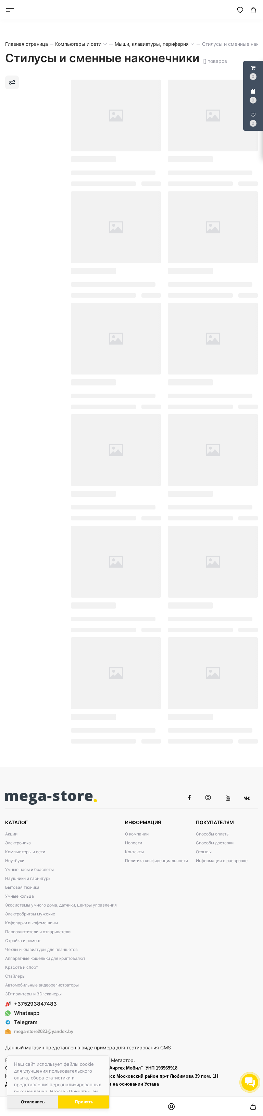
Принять (84, 1101)
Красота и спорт (21, 967)
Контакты (134, 851)
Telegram (25, 1022)
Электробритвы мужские (30, 913)
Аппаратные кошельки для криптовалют (45, 958)
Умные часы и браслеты (29, 869)
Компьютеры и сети (25, 851)
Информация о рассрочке (222, 860)
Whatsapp (26, 1013)
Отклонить (33, 1101)
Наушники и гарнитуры (28, 878)
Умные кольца (19, 896)
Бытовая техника (22, 887)
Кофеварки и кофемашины (31, 922)
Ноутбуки (14, 860)
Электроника (18, 842)
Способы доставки (215, 842)
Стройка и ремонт (23, 940)
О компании (137, 833)
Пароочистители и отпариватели (38, 931)
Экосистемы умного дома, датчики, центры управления (61, 905)
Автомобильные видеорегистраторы (42, 985)
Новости (133, 842)
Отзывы (204, 851)
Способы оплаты (212, 833)
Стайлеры (15, 976)
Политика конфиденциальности (156, 860)
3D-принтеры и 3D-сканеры (33, 993)
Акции (11, 833)
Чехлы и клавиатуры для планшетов (41, 949)
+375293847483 (35, 1004)
